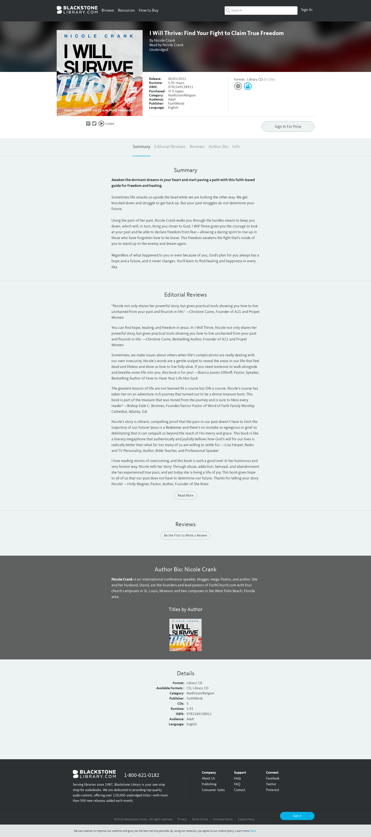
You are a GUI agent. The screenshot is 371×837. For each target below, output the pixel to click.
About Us (208, 778)
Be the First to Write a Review (185, 535)
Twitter (271, 784)
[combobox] (261, 10)
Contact (239, 790)
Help (237, 778)
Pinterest (272, 790)
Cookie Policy (246, 819)
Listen (109, 124)
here (253, 830)
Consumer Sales (213, 790)
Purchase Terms (223, 819)
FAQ (237, 784)
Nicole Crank (164, 41)
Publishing (209, 784)
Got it (297, 816)
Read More (185, 495)
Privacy (182, 819)
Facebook (272, 778)
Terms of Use (200, 819)
